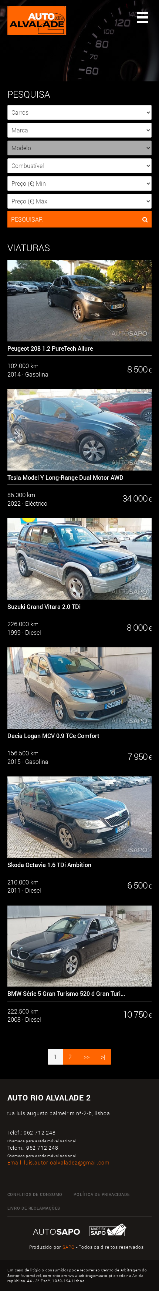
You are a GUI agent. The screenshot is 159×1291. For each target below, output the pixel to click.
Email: (58, 1162)
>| (103, 1057)
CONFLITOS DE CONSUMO (35, 1194)
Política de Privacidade (101, 1194)
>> (86, 1057)
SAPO (68, 1247)
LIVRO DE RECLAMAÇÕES (34, 1208)
